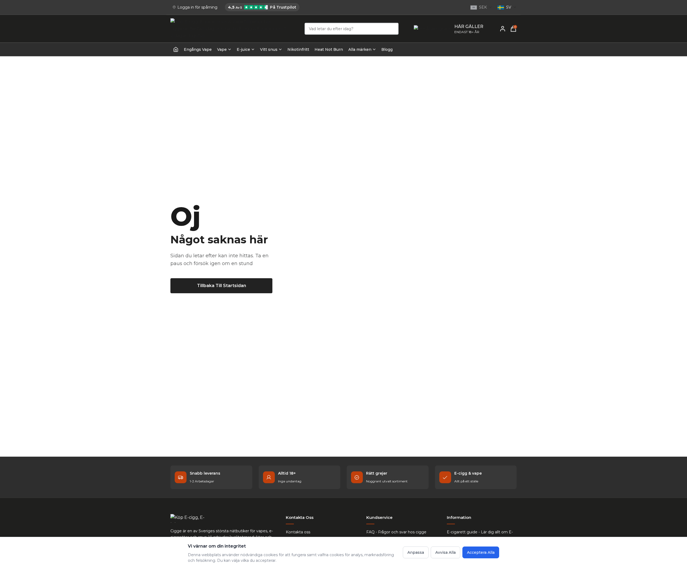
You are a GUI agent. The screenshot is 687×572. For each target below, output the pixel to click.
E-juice (243, 49)
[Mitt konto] (502, 28)
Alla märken (359, 49)
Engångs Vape (198, 49)
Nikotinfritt (298, 49)
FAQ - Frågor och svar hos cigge (396, 532)
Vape (222, 49)
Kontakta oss (298, 532)
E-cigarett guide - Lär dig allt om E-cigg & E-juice (480, 535)
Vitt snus (268, 49)
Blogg (387, 49)
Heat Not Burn (329, 49)
